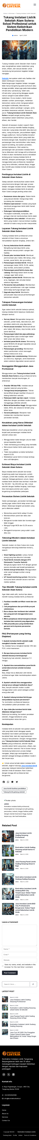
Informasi (11, 13)
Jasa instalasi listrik (29, 766)
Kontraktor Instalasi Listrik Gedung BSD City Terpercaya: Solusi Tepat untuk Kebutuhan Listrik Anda (25, 893)
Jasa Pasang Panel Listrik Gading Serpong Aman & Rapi (25, 864)
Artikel (20, 1135)
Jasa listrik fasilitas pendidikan (14, 788)
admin (16, 35)
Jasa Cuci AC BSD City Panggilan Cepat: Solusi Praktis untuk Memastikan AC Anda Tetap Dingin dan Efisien (23, 1035)
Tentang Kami (7, 1135)
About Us (5, 1113)
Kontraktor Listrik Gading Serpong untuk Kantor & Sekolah (25, 849)
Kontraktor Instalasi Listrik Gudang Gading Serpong (25, 878)
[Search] (33, 984)
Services (5, 1117)
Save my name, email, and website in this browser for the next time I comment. (20, 966)
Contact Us (6, 1120)
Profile (15, 1135)
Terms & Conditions (30, 1135)
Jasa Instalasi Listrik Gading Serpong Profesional (23, 835)
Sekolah (5, 78)
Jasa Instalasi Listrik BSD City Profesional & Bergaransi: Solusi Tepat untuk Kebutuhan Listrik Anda (25, 908)
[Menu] (35, 4)
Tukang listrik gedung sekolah (14, 792)
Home (5, 13)
